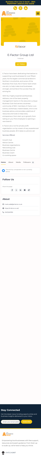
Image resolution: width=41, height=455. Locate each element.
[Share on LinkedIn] (20, 190)
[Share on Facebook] (12, 190)
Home (3, 162)
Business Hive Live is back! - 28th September (20, 3)
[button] (38, 13)
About (10, 162)
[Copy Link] (29, 190)
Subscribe (26, 422)
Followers (28, 162)
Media (18, 162)
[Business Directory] (20, 8)
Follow (22, 64)
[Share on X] (16, 190)
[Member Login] (26, 8)
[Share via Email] (24, 190)
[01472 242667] (15, 8)
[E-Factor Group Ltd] (20, 47)
